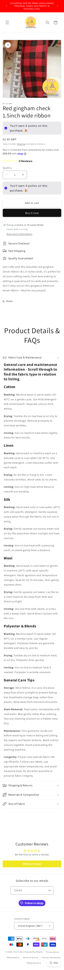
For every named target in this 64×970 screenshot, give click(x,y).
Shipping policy (34, 963)
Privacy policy (52, 952)
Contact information (51, 957)
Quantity (7, 167)
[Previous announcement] (6, 6)
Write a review (32, 864)
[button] (7, 22)
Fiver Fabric (18, 952)
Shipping (21, 144)
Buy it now (32, 213)
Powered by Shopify (33, 952)
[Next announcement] (57, 6)
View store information (19, 234)
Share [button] (9, 301)
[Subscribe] (49, 890)
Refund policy (13, 957)
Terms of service (30, 957)
